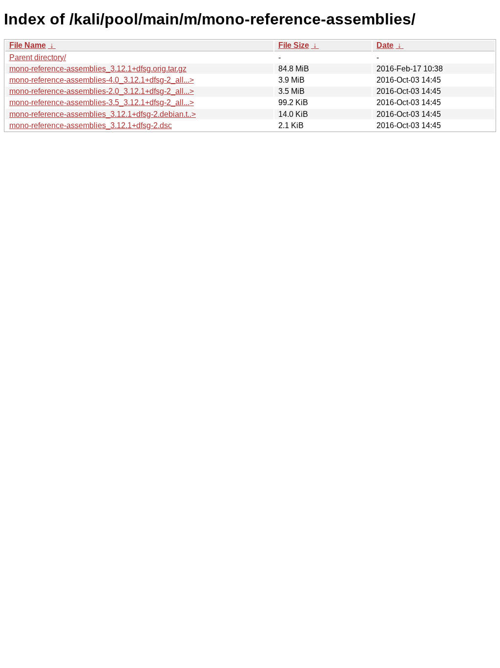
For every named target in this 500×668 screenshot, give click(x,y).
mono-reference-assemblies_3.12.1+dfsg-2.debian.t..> (102, 114)
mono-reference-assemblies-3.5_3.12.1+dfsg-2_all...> (101, 102)
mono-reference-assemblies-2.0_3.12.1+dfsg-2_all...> (101, 91)
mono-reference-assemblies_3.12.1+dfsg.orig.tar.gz (98, 69)
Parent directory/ (37, 57)
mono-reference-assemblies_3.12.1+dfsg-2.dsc (90, 125)
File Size (293, 45)
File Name (27, 45)
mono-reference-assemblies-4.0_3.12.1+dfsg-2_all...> (101, 80)
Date (385, 45)
